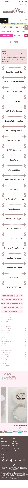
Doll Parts (3, 337)
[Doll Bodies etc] (14, 97)
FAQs (13, 447)
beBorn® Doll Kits (5, 332)
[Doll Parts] (14, 156)
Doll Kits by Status (5, 330)
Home (14, 44)
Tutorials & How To (5, 361)
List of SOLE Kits (5, 365)
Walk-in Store (4, 447)
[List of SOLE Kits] (14, 283)
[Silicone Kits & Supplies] (14, 244)
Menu (4, 20)
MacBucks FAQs (15, 449)
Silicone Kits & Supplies (6, 356)
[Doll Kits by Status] (14, 126)
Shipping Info (15, 445)
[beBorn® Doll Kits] (14, 136)
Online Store (4, 441)
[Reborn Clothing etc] (14, 214)
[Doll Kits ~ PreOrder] (14, 68)
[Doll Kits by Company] (14, 107)
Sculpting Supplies (5, 354)
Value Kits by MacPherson (7, 319)
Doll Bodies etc (4, 324)
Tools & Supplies (5, 359)
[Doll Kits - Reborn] (14, 87)
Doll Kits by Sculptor (6, 328)
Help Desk (14, 441)
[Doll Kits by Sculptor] (14, 117)
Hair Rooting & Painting (6, 346)
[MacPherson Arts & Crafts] (14, 12)
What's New (4, 363)
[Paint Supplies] (14, 205)
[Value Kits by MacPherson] (14, 77)
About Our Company (6, 445)
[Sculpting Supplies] (14, 234)
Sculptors (3, 449)
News (2, 443)
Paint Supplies (4, 348)
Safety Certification (5, 450)
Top (26, 28)
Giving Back (3, 457)
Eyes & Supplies (4, 339)
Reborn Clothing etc (6, 350)
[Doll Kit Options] (14, 146)
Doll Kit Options (5, 335)
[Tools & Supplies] (14, 254)
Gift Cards (3, 343)
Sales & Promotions (5, 352)
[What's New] (14, 273)
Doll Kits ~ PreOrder (6, 317)
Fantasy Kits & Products (6, 341)
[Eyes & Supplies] (14, 165)
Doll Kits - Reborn (5, 322)
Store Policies (15, 443)
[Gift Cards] (14, 185)
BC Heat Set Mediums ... (14, 425)
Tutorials (14, 450)
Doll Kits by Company (6, 326)
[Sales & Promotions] (14, 224)
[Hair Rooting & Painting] (14, 195)
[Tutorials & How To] (14, 263)
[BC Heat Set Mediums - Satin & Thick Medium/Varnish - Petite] (14, 405)
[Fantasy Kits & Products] (14, 175)
